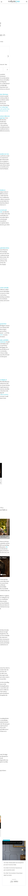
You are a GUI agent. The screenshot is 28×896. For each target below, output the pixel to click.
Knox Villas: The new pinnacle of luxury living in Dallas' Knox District (13, 874)
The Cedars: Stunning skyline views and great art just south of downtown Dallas (13, 863)
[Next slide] (8, 56)
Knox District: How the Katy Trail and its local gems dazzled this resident (13, 869)
